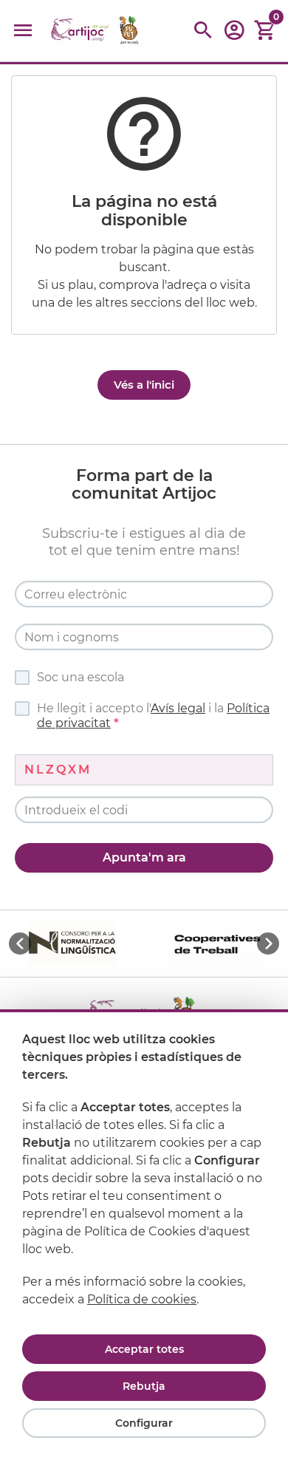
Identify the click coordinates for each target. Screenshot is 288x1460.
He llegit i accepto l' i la (153, 715)
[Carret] (265, 31)
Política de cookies (141, 1299)
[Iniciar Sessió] (234, 35)
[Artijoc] (96, 31)
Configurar (144, 1423)
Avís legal (178, 708)
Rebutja (144, 1386)
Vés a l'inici (144, 385)
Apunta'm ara (144, 857)
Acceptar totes (144, 1349)
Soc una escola (80, 677)
